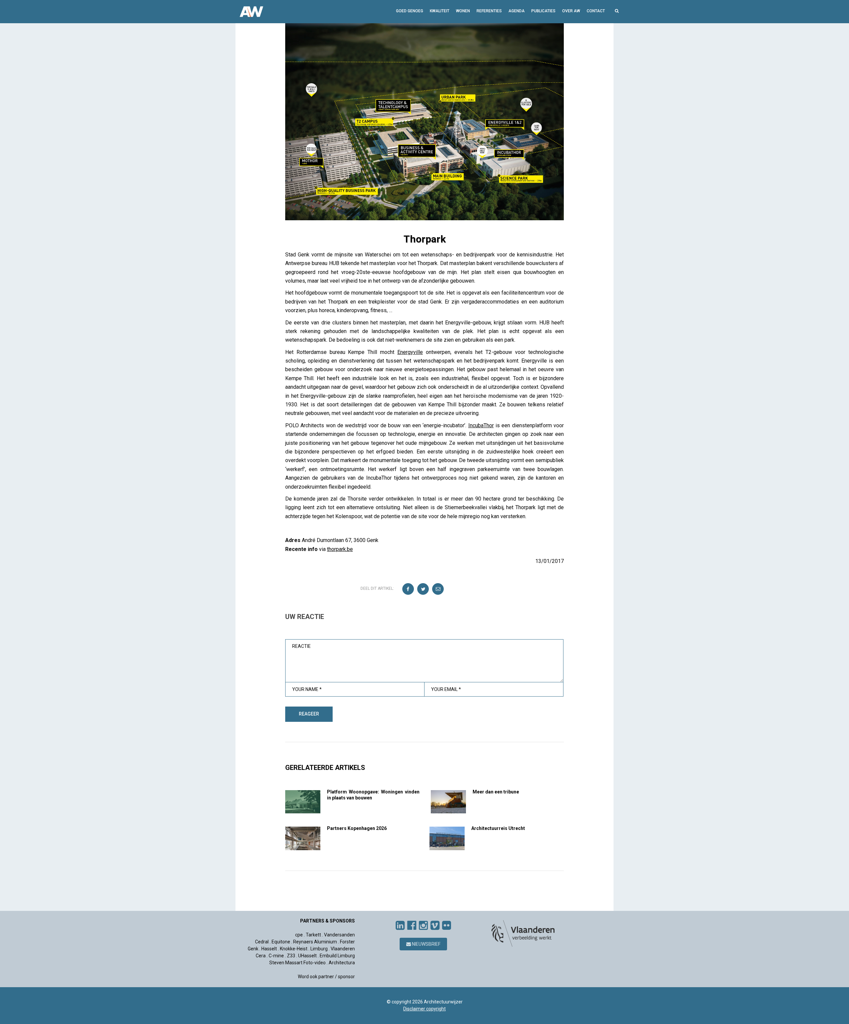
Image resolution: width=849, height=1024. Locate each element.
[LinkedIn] (400, 925)
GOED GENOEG (409, 11)
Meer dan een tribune (496, 791)
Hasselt (269, 948)
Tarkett (313, 934)
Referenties (489, 11)
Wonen (463, 11)
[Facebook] (411, 925)
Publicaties (543, 11)
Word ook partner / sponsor (326, 976)
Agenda (516, 11)
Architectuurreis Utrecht (498, 828)
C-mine (276, 955)
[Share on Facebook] (408, 589)
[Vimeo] (434, 925)
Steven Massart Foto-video (297, 962)
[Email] (438, 589)
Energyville (410, 352)
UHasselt (307, 955)
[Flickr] (446, 925)
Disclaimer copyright (424, 1008)
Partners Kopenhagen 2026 (357, 828)
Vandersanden (339, 934)
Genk (253, 948)
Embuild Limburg (337, 955)
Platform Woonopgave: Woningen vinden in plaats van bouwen (373, 794)
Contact (596, 11)
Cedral (262, 941)
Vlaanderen (343, 948)
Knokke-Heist (293, 948)
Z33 (291, 955)
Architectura (342, 962)
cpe (299, 934)
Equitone (281, 941)
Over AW (571, 11)
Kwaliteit (439, 11)
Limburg (319, 948)
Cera (261, 955)
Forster (347, 941)
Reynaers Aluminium (315, 941)
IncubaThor (481, 425)
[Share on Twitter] (423, 589)
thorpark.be (340, 549)
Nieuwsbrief (425, 944)
